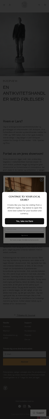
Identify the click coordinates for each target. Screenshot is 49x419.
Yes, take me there (24, 221)
